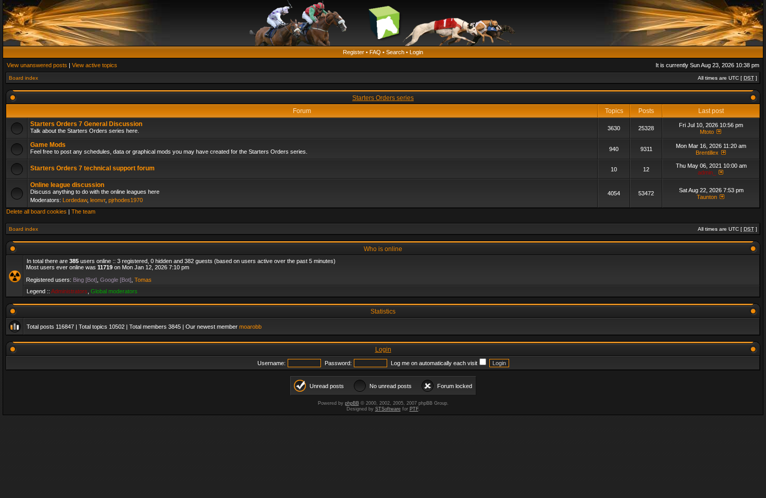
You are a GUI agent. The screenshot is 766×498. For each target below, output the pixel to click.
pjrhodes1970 (125, 200)
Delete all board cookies (36, 211)
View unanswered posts (37, 65)
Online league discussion (67, 185)
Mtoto (707, 132)
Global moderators (114, 291)
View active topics (94, 65)
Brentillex (707, 153)
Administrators (69, 291)
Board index (23, 78)
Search (395, 52)
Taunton (707, 197)
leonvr (97, 200)
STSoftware (388, 409)
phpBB (352, 403)
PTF (414, 409)
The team (83, 211)
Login (416, 52)
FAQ (375, 52)
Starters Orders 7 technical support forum (92, 168)
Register (353, 52)
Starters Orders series (383, 98)
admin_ (707, 172)
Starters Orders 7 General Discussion (86, 124)
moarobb (250, 326)
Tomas (143, 280)
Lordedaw (75, 200)
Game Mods (48, 144)
